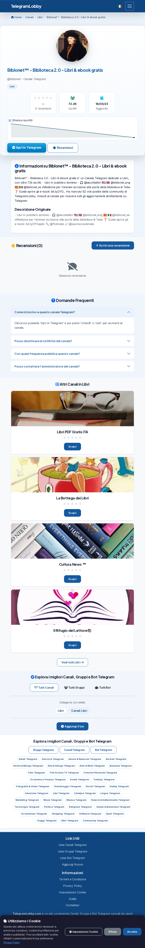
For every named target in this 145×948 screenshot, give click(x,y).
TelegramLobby (26, 6)
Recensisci (64, 148)
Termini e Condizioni (72, 879)
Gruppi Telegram (43, 749)
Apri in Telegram (28, 147)
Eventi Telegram (79, 779)
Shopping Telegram (63, 813)
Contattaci (72, 905)
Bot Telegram (103, 749)
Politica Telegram (54, 807)
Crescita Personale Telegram (100, 772)
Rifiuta (113, 931)
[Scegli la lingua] (120, 6)
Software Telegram (90, 813)
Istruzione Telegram (36, 793)
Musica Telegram (76, 800)
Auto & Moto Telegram (92, 765)
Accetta (132, 931)
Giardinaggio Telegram (67, 786)
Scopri (72, 446)
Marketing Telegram (27, 800)
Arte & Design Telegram (61, 765)
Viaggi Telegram (47, 820)
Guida (72, 899)
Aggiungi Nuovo (72, 864)
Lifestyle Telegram (85, 793)
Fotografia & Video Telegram (32, 786)
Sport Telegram (115, 813)
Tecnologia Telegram (27, 807)
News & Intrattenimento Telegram (110, 800)
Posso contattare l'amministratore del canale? (47, 366)
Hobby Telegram (119, 786)
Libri (40, 17)
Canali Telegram (74, 749)
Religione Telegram (80, 807)
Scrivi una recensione (114, 245)
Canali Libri (79, 710)
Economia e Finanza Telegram (47, 779)
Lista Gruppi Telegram (72, 851)
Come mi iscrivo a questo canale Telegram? (44, 312)
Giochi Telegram (95, 786)
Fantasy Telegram (104, 779)
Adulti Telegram (28, 759)
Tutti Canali (45, 687)
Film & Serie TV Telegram (64, 772)
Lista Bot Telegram (72, 858)
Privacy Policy (72, 886)
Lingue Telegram (110, 793)
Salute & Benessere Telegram (113, 807)
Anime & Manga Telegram (28, 765)
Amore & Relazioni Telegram (84, 759)
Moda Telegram (53, 800)
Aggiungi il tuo (74, 726)
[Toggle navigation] (129, 6)
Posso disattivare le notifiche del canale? (43, 341)
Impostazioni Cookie (72, 892)
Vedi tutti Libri (71, 662)
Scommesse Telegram (34, 813)
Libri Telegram (61, 793)
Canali (29, 17)
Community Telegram (95, 820)
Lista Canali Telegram (73, 845)
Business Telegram (121, 765)
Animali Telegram (116, 759)
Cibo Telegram (36, 772)
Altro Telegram (69, 820)
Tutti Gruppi (76, 687)
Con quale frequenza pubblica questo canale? (47, 354)
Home (18, 17)
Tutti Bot (104, 687)
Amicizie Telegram (53, 759)
